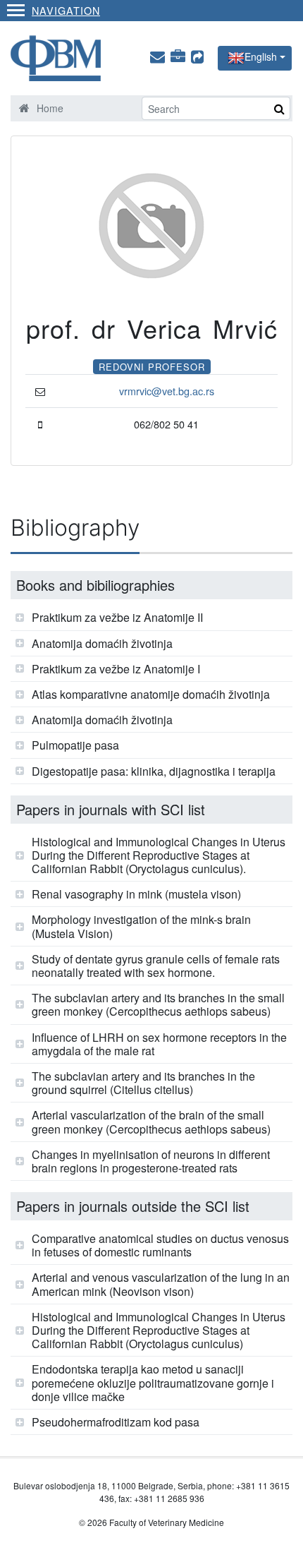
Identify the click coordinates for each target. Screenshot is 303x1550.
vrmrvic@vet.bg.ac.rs (166, 390)
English (261, 56)
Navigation (66, 10)
